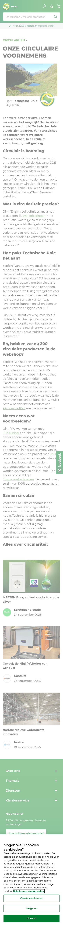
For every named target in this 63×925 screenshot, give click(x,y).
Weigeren (31, 908)
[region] (31, 879)
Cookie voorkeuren (31, 898)
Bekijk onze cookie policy (28, 891)
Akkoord (32, 918)
